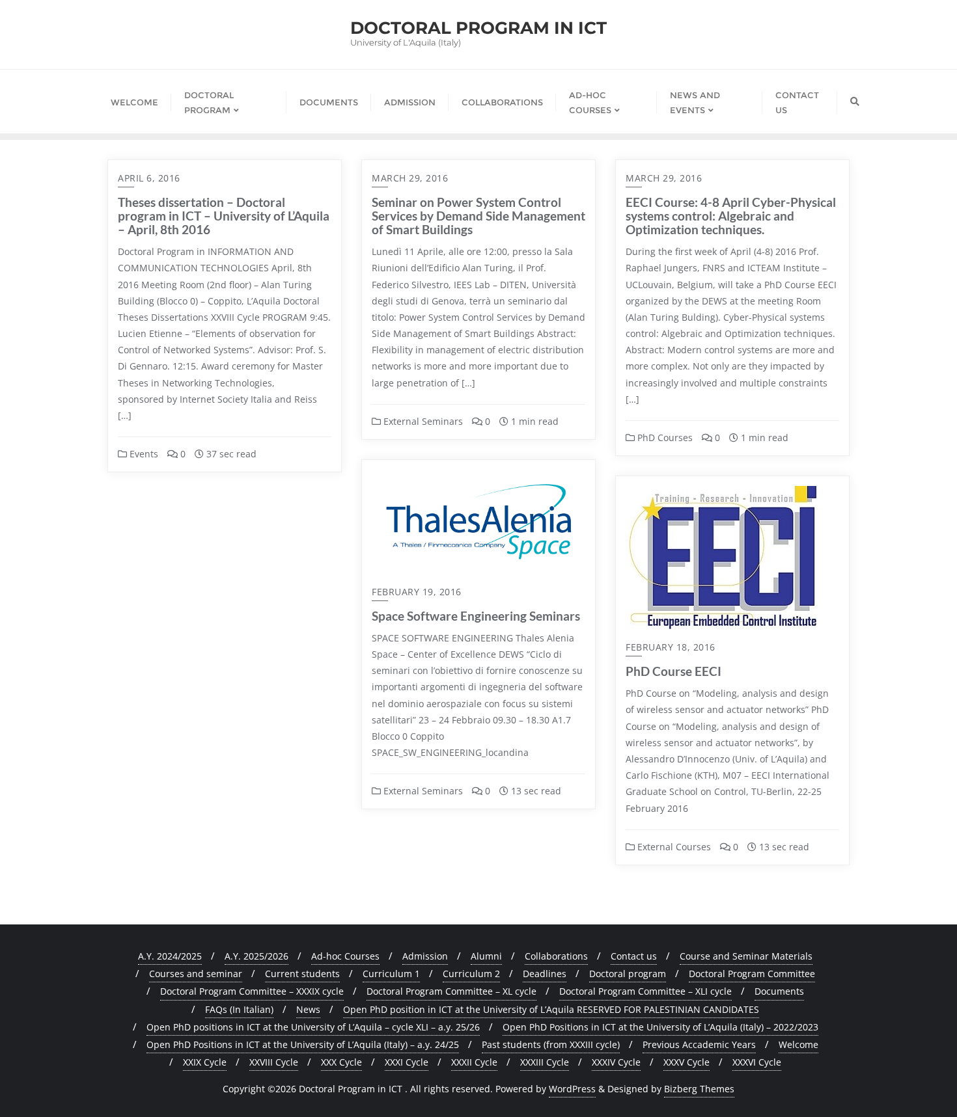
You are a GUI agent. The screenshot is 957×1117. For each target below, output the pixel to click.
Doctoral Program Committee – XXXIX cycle (252, 991)
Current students (302, 973)
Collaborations (556, 956)
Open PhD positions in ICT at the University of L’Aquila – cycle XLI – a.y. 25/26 (313, 1027)
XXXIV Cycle (616, 1062)
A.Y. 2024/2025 (170, 956)
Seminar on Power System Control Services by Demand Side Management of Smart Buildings (478, 216)
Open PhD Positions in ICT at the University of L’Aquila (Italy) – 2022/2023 (660, 1027)
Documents (779, 991)
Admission (425, 956)
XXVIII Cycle (273, 1062)
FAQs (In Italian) (239, 1009)
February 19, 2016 (417, 591)
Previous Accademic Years (699, 1044)
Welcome (798, 1044)
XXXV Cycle (686, 1062)
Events (142, 454)
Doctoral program (627, 973)
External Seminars (422, 421)
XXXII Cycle (474, 1062)
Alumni (486, 956)
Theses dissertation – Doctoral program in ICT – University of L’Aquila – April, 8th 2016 (223, 216)
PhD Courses (664, 437)
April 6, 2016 (149, 178)
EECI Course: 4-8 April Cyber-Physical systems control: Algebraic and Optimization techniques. (731, 216)
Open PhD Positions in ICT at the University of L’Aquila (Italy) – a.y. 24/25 (302, 1044)
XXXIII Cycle (544, 1062)
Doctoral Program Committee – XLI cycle (645, 991)
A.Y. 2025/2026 (256, 956)
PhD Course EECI (673, 671)
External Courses (673, 847)
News (308, 1009)
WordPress (572, 1089)
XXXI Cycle (406, 1062)
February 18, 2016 (670, 647)
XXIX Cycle (205, 1062)
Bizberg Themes (699, 1089)
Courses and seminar (195, 973)
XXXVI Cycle (756, 1062)
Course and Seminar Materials (746, 956)
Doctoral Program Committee (752, 973)
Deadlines (544, 973)
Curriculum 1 (391, 973)
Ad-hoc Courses (345, 956)
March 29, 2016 (410, 178)
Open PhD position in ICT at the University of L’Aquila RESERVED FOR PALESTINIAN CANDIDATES (551, 1009)
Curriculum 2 (471, 973)
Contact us (634, 956)
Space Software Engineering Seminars (476, 615)
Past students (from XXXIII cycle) (551, 1044)
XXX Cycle (341, 1062)
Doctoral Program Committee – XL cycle (451, 991)
